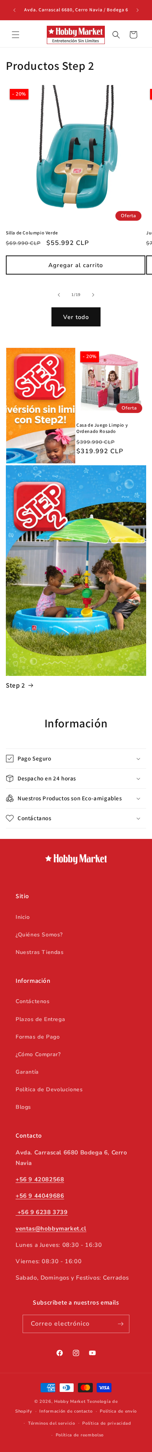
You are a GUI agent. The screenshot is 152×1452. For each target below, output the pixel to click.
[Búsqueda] (116, 34)
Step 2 (15, 685)
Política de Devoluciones (49, 1089)
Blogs (23, 1107)
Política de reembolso (80, 1435)
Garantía (27, 1072)
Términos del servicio (51, 1423)
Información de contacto (65, 1411)
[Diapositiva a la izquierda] (58, 294)
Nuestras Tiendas (40, 952)
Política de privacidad (106, 1423)
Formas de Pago (38, 1037)
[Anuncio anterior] (14, 10)
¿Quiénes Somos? (39, 934)
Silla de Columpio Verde (32, 233)
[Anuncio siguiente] (137, 10)
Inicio (23, 917)
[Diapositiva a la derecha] (93, 294)
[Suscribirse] (120, 1324)
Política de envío (118, 1411)
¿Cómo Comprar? (38, 1054)
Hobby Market (69, 1401)
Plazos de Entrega (40, 1019)
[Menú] (15, 34)
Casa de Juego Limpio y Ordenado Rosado (102, 428)
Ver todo (76, 317)
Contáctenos (33, 1001)
